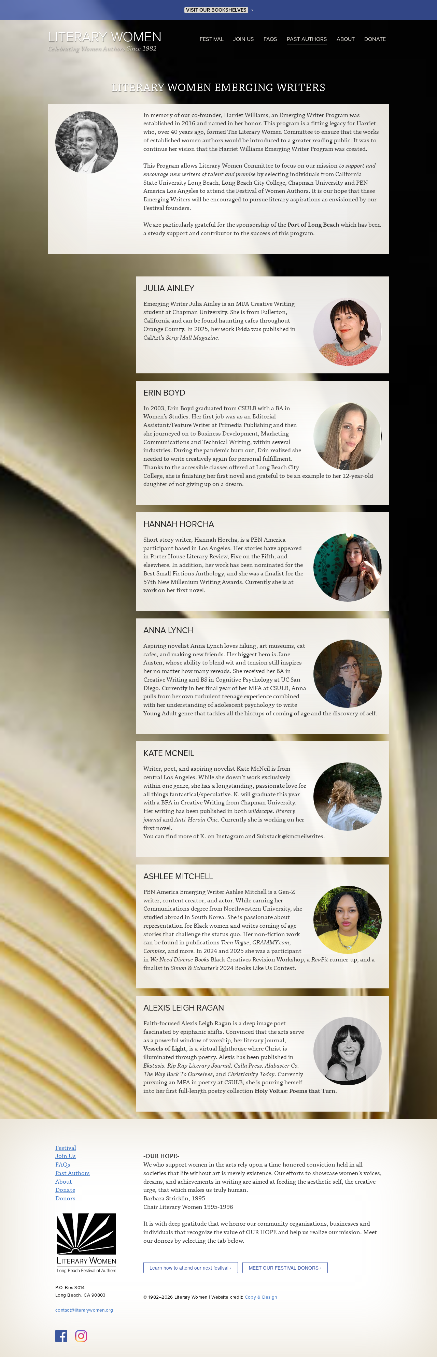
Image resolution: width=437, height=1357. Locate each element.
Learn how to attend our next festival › (190, 1267)
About (346, 39)
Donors (65, 1199)
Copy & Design (261, 1297)
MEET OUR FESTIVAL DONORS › (285, 1267)
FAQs (270, 39)
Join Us (243, 39)
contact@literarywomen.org (84, 1310)
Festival (212, 39)
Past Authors (307, 39)
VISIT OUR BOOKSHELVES (216, 10)
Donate (375, 39)
